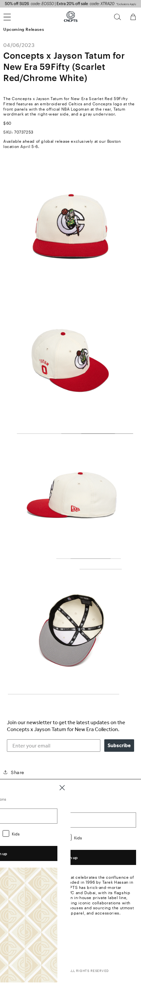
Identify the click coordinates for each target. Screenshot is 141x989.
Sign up (70, 857)
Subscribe (119, 745)
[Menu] (11, 17)
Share (17, 772)
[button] (117, 17)
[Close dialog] (62, 787)
